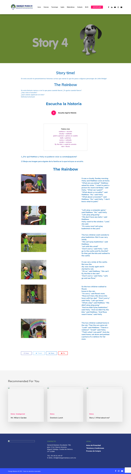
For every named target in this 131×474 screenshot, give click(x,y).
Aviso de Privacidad (93, 445)
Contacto (79, 7)
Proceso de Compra (93, 451)
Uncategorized (20, 414)
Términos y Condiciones (95, 448)
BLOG (86, 7)
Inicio (39, 7)
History (13, 414)
